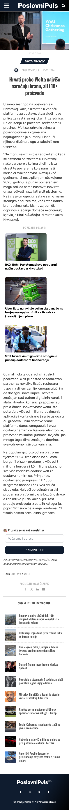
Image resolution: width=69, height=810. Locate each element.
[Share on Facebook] (26, 590)
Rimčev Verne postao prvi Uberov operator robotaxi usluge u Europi (38, 711)
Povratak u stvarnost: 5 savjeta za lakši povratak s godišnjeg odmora (41, 681)
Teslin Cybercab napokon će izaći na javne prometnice (39, 726)
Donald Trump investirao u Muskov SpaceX (38, 666)
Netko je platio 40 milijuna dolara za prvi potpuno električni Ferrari (39, 741)
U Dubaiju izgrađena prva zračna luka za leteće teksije (40, 635)
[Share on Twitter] (32, 590)
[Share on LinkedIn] (37, 590)
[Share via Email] (43, 590)
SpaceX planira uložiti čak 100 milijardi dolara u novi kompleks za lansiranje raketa (39, 619)
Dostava (16, 574)
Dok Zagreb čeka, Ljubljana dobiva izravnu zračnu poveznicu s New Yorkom (38, 650)
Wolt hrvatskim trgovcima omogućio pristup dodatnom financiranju (31, 358)
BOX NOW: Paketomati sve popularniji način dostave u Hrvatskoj (31, 266)
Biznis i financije (34, 61)
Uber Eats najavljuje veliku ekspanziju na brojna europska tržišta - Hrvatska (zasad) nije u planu (34, 312)
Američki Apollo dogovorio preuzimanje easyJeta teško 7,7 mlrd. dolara (39, 757)
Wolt (27, 574)
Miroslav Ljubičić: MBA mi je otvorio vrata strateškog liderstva (39, 696)
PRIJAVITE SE (34, 550)
